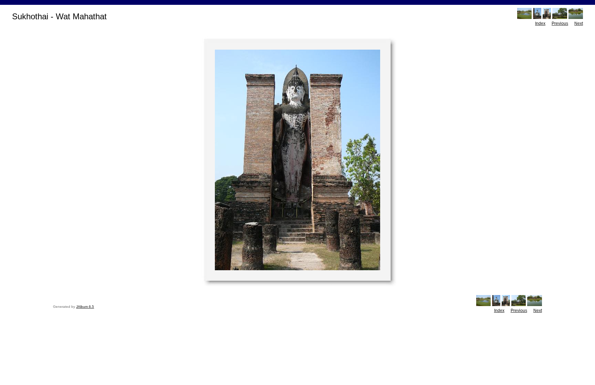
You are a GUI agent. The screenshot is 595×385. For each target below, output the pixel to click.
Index (540, 23)
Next (578, 23)
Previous (560, 23)
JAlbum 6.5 (85, 306)
